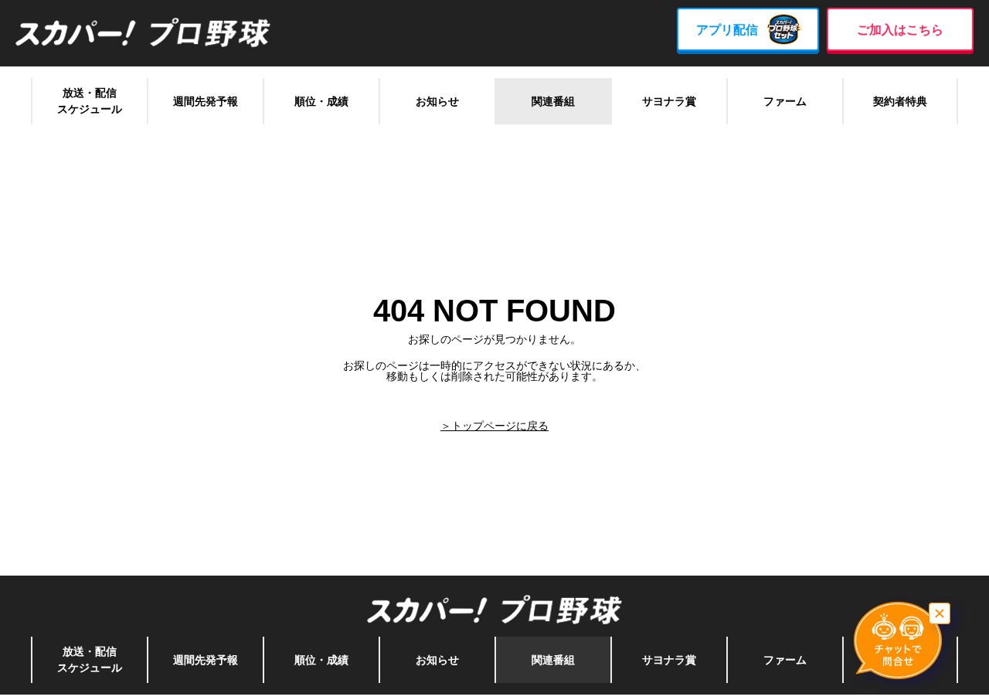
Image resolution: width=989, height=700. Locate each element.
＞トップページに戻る (494, 425)
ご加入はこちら (900, 29)
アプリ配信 (727, 29)
